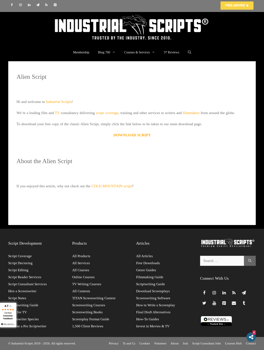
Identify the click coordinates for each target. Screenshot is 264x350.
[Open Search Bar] (190, 52)
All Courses (80, 270)
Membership (81, 52)
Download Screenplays (153, 291)
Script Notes (17, 298)
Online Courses (83, 277)
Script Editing (18, 270)
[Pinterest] (55, 5)
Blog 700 (104, 52)
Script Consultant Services (27, 284)
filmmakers (191, 113)
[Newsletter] (37, 5)
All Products (81, 256)
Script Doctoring (20, 263)
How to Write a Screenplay (155, 305)
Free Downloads (148, 263)
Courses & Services (137, 52)
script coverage (107, 113)
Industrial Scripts (59, 102)
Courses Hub (233, 343)
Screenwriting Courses (88, 305)
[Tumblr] (244, 303)
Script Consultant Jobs (206, 343)
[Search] (250, 261)
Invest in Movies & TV (153, 326)
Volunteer (160, 343)
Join (185, 343)
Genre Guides (146, 270)
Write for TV (17, 312)
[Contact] (234, 303)
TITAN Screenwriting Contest (94, 298)
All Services (81, 263)
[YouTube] (214, 303)
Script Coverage (20, 256)
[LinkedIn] (29, 5)
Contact (251, 343)
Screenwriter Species (23, 319)
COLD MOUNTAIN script (111, 186)
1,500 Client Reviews (87, 326)
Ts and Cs (129, 343)
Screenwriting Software (153, 298)
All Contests (81, 291)
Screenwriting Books (87, 312)
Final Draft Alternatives (153, 312)
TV (57, 113)
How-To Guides (147, 319)
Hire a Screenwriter (22, 291)
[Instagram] (20, 5)
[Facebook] (11, 5)
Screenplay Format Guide (90, 319)
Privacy (114, 343)
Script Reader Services (24, 277)
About (175, 343)
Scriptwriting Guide (150, 284)
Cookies (144, 343)
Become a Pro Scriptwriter (27, 326)
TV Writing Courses (86, 284)
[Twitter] (204, 303)
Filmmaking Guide (149, 277)
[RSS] (46, 5)
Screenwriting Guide (23, 305)
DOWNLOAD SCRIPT (132, 135)
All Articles (144, 256)
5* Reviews (171, 52)
